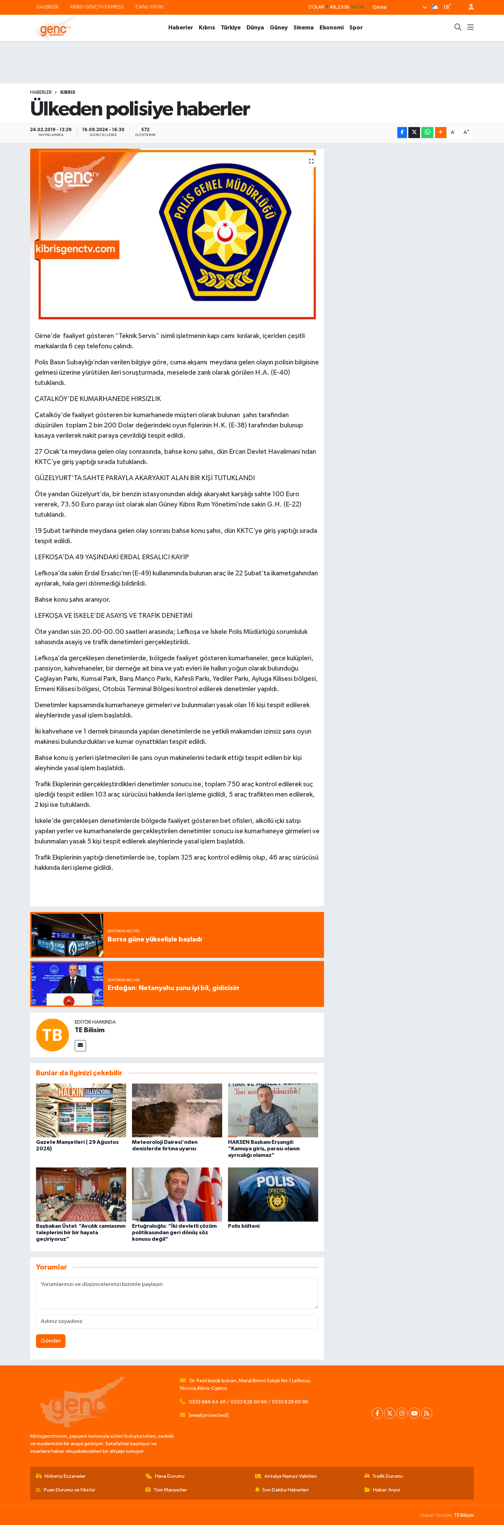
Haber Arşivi (386, 1489)
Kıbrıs (207, 27)
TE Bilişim (464, 1515)
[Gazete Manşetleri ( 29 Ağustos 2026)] (81, 1110)
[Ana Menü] (470, 27)
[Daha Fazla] (440, 132)
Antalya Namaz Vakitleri (290, 1476)
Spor (356, 27)
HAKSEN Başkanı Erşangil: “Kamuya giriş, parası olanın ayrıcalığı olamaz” (264, 1148)
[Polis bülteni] (273, 1194)
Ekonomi (332, 27)
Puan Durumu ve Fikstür (69, 1489)
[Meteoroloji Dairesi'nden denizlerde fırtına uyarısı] (177, 1110)
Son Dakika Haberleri (285, 1489)
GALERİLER (47, 7)
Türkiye (231, 27)
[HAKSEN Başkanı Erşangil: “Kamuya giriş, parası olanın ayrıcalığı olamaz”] (273, 1110)
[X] (389, 1413)
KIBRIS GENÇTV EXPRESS (97, 7)
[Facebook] (377, 1413)
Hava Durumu (169, 1476)
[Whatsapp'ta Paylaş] (427, 132)
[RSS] (426, 1413)
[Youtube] (414, 1413)
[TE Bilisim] (52, 1035)
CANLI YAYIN (149, 7)
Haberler (180, 27)
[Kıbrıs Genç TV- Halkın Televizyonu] (55, 27)
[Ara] (458, 27)
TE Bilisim (90, 1030)
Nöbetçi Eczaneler (65, 1476)
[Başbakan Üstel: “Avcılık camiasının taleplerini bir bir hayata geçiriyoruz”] (81, 1194)
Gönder (51, 1341)
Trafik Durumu (387, 1476)
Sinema (303, 27)
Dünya (255, 27)
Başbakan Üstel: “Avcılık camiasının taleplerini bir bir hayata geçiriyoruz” (80, 1232)
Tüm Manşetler (170, 1489)
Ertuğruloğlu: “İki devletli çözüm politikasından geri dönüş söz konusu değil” (174, 1232)
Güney (279, 27)
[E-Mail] (80, 1045)
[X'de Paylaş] (414, 132)
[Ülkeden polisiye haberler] (177, 235)
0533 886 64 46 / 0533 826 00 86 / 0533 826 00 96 (248, 1401)
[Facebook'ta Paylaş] (402, 132)
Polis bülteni (244, 1226)
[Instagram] (402, 1413)
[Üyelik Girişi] (468, 7)
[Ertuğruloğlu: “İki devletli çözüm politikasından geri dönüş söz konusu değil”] (177, 1194)
